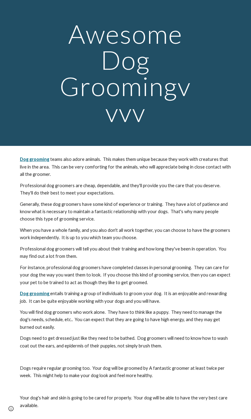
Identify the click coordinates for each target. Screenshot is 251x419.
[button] (11, 408)
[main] (125, 73)
